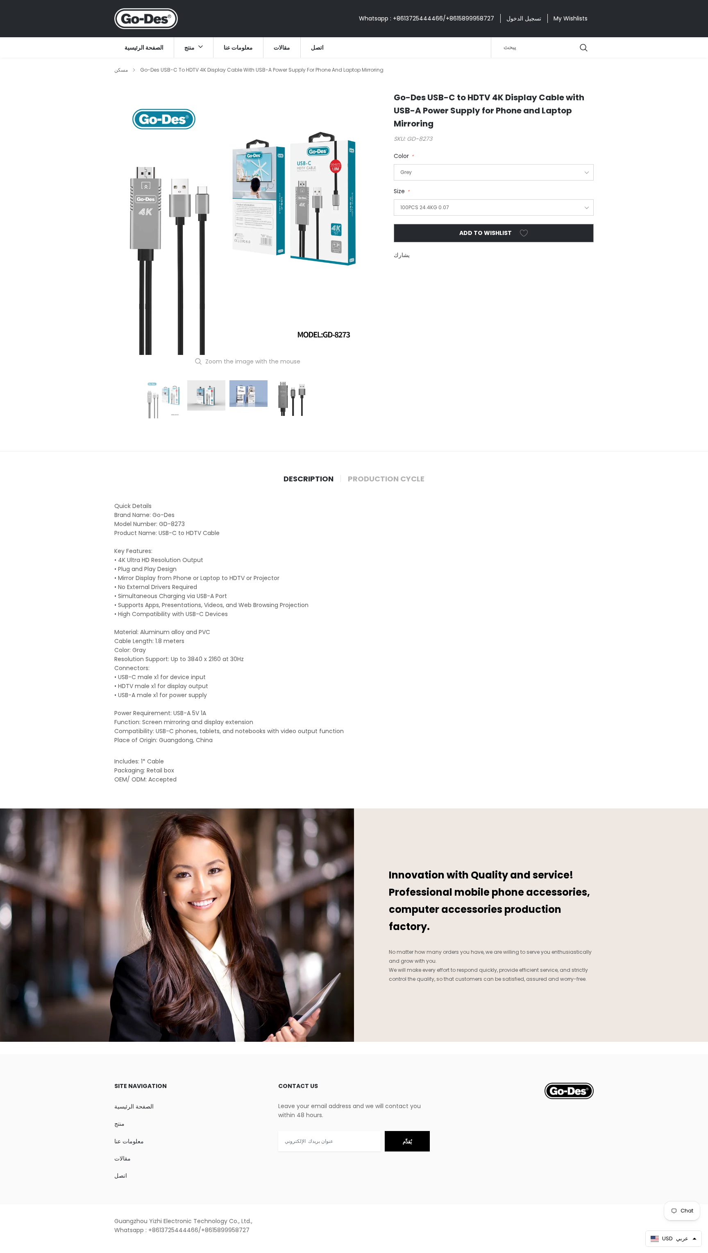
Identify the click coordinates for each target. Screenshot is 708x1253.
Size (401, 191)
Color (403, 156)
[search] (584, 47)
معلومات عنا (238, 47)
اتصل (317, 47)
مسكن (121, 69)
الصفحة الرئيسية (144, 47)
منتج (190, 47)
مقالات (282, 47)
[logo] (146, 18)
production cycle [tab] (386, 478)
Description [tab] (309, 478)
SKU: (399, 139)
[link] (164, 399)
